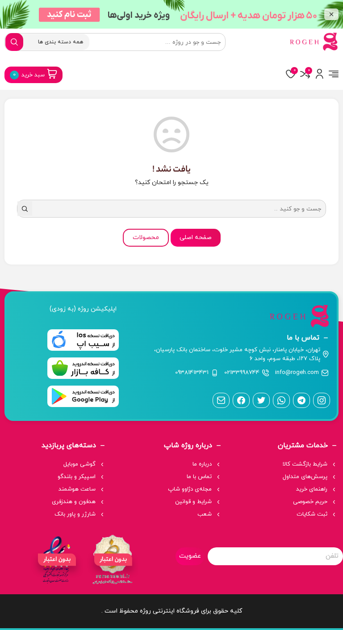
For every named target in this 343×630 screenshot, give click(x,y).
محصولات (146, 237)
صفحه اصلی (196, 237)
